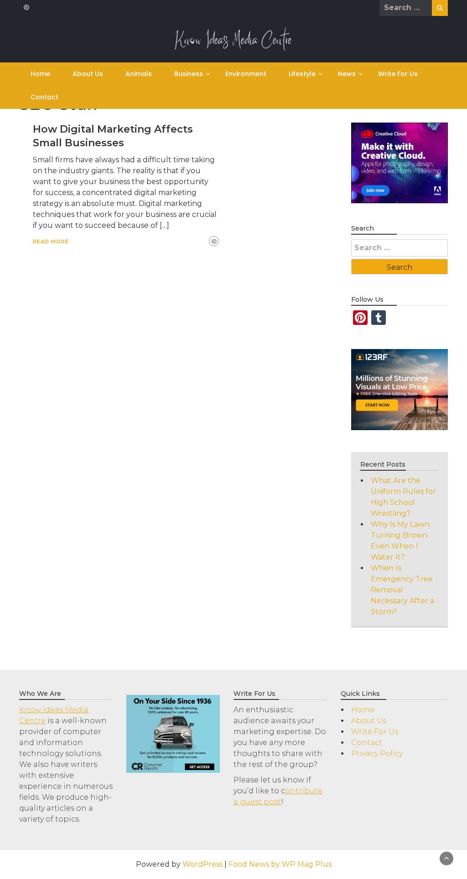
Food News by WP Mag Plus (280, 864)
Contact (44, 97)
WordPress (202, 864)
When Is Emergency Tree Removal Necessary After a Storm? (402, 590)
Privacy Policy (377, 753)
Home (40, 73)
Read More (51, 241)
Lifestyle (302, 73)
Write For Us (398, 73)
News (347, 73)
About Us (88, 73)
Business (188, 73)
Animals (138, 73)
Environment (245, 73)
